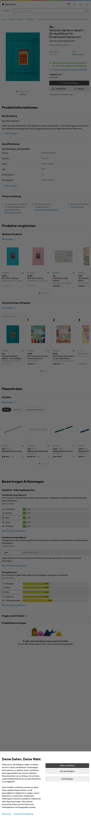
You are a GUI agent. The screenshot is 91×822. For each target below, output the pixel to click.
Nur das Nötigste (67, 771)
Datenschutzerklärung (23, 814)
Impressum (6, 814)
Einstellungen (67, 779)
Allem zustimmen (67, 765)
